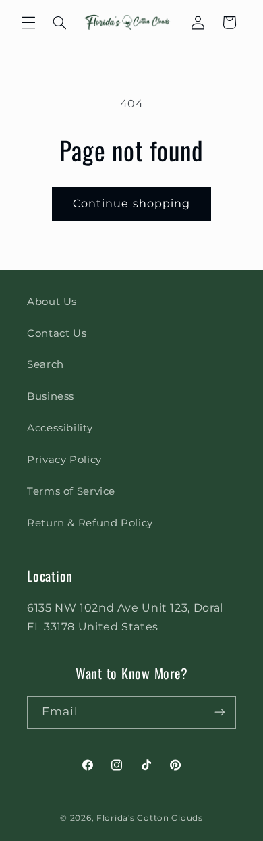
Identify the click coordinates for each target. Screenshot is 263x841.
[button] (28, 22)
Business (50, 396)
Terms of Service (71, 491)
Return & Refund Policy (90, 523)
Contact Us (56, 333)
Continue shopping (131, 203)
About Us (52, 302)
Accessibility (59, 428)
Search (45, 364)
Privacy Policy (64, 460)
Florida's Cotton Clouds (149, 818)
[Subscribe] (219, 712)
